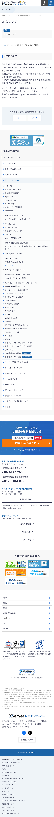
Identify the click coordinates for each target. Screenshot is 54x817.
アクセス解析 (10, 308)
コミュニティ (25, 540)
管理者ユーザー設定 (18, 357)
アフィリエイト (25, 727)
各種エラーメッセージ (13, 231)
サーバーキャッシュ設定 (14, 293)
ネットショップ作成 (9, 782)
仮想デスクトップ (8, 794)
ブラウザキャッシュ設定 (14, 297)
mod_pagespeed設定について (17, 290)
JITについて (9, 265)
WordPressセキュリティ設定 (16, 329)
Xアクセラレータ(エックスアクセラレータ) (21, 283)
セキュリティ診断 (8, 810)
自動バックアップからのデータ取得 (18, 343)
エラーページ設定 (12, 227)
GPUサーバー (6, 791)
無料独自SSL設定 (12, 193)
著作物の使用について (9, 727)
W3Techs (17, 689)
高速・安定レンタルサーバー (12, 760)
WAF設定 (8, 336)
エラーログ (9, 315)
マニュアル (25, 532)
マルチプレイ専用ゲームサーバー (13, 801)
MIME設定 (9, 235)
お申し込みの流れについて (28, 450)
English (30, 740)
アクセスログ (10, 311)
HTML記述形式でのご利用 (15, 278)
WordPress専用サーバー (10, 813)
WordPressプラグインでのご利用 (18, 275)
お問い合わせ (26, 499)
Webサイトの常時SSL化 (14, 216)
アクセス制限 (10, 204)
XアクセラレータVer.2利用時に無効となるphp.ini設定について (27, 247)
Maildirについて (11, 318)
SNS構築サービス (8, 798)
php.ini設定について (13, 238)
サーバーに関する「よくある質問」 (23, 45)
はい (19, 118)
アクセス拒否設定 (12, 304)
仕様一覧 (8, 186)
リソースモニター (11, 350)
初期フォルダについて (13, 190)
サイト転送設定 (11, 300)
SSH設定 (8, 322)
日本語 (23, 740)
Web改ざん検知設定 (18, 353)
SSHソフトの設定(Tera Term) (16, 325)
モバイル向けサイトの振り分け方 (17, 219)
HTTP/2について (11, 200)
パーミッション (10, 224)
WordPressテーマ (8, 807)
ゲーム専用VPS (7, 788)
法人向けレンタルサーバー (11, 763)
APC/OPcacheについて (14, 262)
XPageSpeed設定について (15, 286)
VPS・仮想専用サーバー (10, 766)
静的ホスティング (8, 804)
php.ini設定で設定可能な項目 (17, 243)
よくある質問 (25, 524)
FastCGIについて (11, 258)
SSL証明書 (5, 775)
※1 (25, 2)
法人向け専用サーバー (9, 772)
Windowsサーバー (8, 785)
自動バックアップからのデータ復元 (18, 346)
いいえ (34, 118)
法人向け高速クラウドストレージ (13, 779)
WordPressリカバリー (13, 332)
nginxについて (10, 197)
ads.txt (8, 339)
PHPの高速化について (13, 254)
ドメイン (5, 769)
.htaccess (9, 211)
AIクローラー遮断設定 (13, 207)
